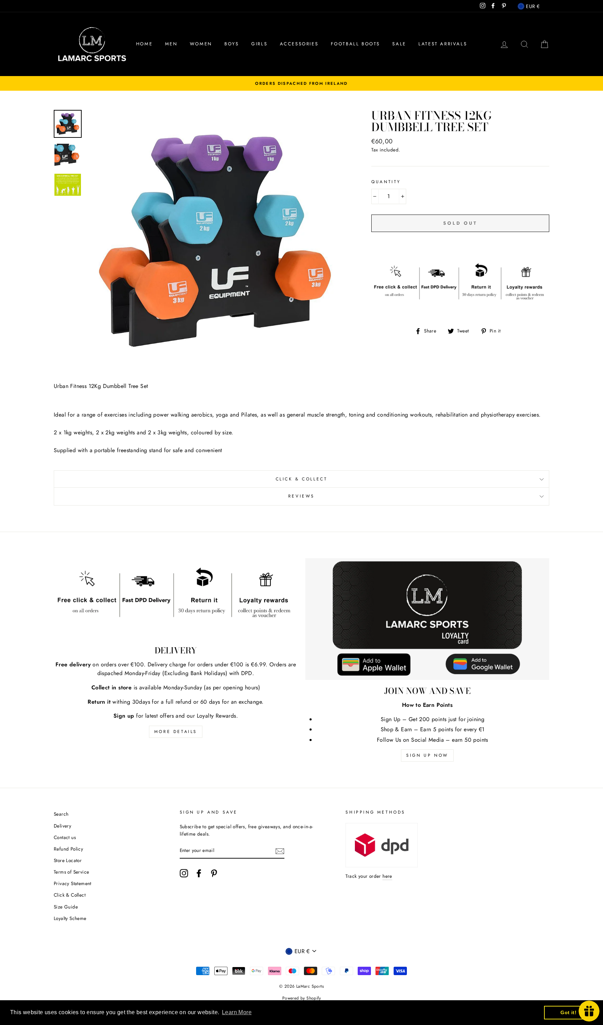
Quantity (386, 182)
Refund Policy (68, 848)
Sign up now (427, 755)
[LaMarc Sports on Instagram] (184, 873)
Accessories (299, 43)
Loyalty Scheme (70, 918)
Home (144, 43)
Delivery (62, 825)
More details (175, 731)
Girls (259, 43)
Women (201, 43)
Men (171, 43)
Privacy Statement (72, 883)
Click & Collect (302, 479)
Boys (231, 43)
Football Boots (355, 43)
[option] (301, 83)
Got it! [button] (568, 1012)
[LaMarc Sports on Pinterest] (214, 873)
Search (61, 813)
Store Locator (68, 860)
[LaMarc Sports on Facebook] (199, 873)
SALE (399, 43)
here (387, 876)
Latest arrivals (442, 43)
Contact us (65, 837)
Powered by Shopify (301, 998)
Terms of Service (71, 871)
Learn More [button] (237, 1012)
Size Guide (66, 906)
